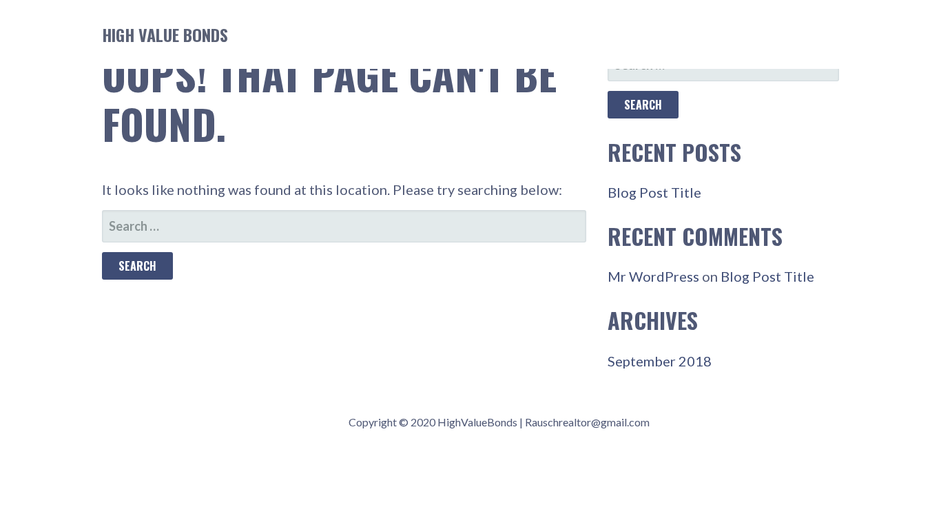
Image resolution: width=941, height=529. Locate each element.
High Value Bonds (165, 34)
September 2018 (660, 361)
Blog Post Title (654, 192)
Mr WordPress (653, 276)
